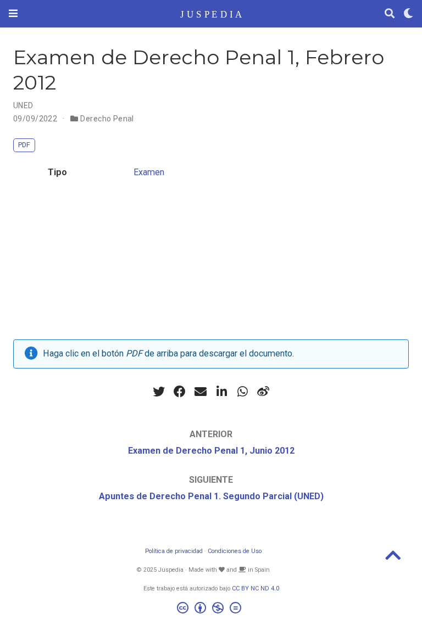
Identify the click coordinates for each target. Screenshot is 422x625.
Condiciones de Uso (235, 551)
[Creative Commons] (211, 609)
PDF (24, 145)
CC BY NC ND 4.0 (255, 588)
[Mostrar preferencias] (408, 14)
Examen (149, 172)
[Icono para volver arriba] (393, 559)
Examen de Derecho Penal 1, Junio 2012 (211, 450)
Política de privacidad (174, 551)
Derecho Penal (107, 118)
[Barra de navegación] (13, 13)
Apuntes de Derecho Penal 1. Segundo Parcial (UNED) (211, 496)
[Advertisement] (211, 262)
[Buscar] (390, 14)
